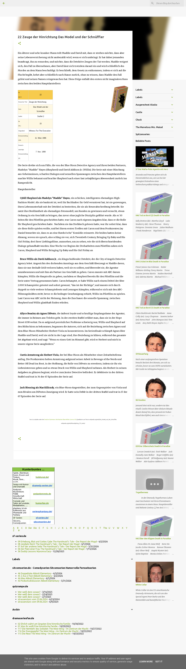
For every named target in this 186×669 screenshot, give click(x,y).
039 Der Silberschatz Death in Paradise (153, 446)
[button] (19, 43)
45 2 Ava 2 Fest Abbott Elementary (35, 576)
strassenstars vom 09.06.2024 (32, 602)
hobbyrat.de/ (42, 477)
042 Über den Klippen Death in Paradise (153, 538)
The (105, 528)
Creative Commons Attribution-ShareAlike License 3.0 (60, 419)
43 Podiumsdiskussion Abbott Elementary (38, 581)
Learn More (146, 661)
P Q (86, 528)
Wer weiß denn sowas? (29, 592)
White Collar (141, 585)
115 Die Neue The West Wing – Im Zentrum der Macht (44, 633)
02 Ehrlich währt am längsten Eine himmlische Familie (44, 624)
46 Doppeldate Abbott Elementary (34, 573)
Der (30, 528)
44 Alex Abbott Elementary (31, 578)
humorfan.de (42, 503)
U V (112, 528)
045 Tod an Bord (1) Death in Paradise (153, 308)
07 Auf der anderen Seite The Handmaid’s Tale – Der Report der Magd (52, 546)
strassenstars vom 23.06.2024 (32, 599)
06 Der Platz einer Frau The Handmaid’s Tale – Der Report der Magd (51, 549)
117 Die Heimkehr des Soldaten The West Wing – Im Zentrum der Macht (53, 628)
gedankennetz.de (42, 494)
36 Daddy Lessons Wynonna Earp (34, 551)
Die (35, 528)
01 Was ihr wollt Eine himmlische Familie (37, 626)
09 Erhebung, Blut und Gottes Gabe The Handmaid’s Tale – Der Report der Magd (57, 541)
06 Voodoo (141, 400)
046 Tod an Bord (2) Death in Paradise (153, 215)
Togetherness (142, 492)
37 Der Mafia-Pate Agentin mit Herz (152, 169)
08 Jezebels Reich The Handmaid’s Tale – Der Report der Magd (49, 544)
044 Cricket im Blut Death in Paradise (152, 261)
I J (57, 528)
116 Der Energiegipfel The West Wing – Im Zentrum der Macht (48, 631)
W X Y (122, 528)
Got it (158, 661)
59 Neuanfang (142, 354)
